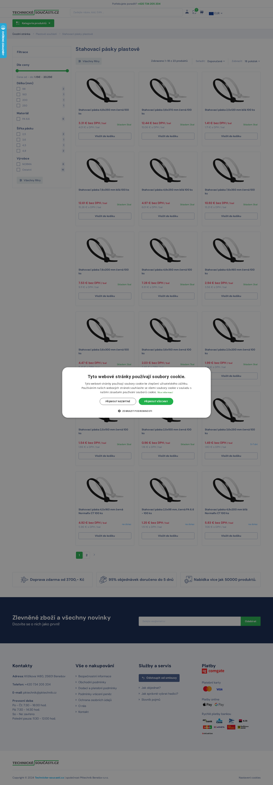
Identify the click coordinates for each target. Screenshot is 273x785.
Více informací (165, 392)
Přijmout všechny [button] (156, 401)
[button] (136, 411)
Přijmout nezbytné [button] (117, 401)
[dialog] (136, 392)
